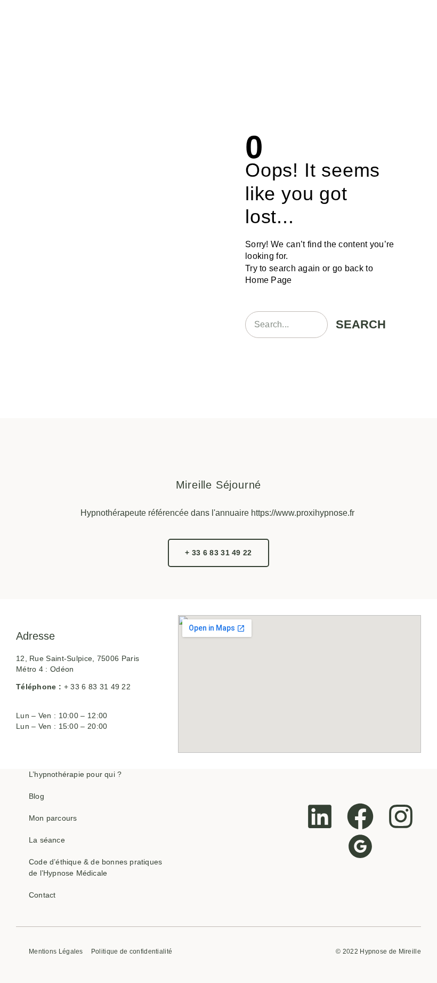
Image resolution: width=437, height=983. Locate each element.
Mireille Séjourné (219, 485)
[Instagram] (400, 816)
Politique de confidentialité (131, 951)
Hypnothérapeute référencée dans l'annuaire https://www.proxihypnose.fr (217, 512)
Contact (42, 895)
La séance (47, 840)
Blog (36, 796)
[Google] (360, 846)
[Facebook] (360, 816)
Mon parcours (53, 818)
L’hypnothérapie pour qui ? (75, 774)
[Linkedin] (319, 816)
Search (361, 324)
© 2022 (347, 951)
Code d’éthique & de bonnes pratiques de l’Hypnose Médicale (95, 867)
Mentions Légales (56, 951)
